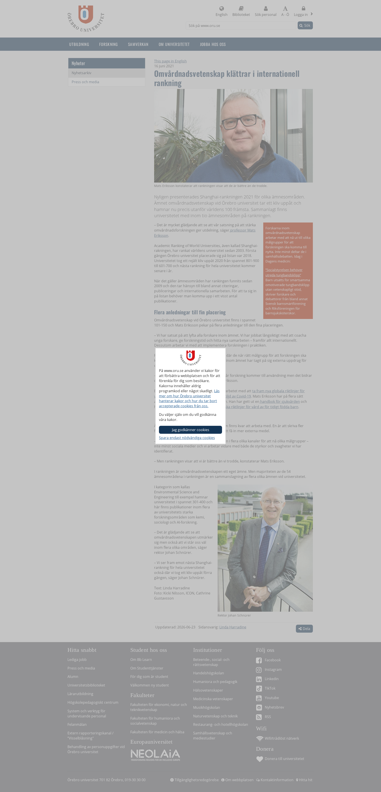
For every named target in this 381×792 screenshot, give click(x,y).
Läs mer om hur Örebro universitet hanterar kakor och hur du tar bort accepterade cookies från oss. (189, 398)
